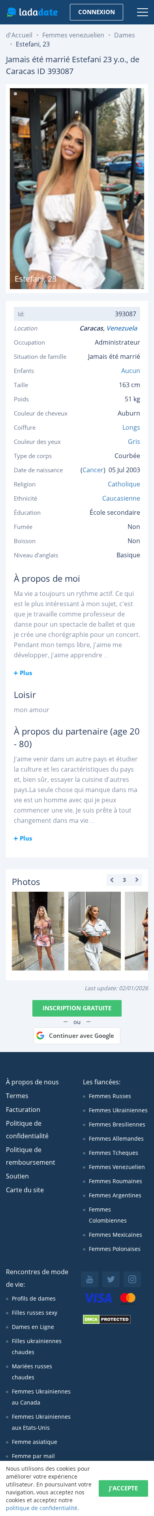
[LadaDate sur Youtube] (89, 1279)
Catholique (124, 484)
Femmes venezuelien (73, 35)
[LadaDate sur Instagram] (132, 1279)
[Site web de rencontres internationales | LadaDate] (32, 12)
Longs (131, 427)
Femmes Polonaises (115, 1249)
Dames (124, 35)
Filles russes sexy (34, 1312)
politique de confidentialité (41, 1508)
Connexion (96, 12)
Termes (17, 1095)
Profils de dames (34, 1298)
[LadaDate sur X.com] (111, 1279)
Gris (134, 441)
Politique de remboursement (30, 1156)
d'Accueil (19, 35)
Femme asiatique (34, 1441)
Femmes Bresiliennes (117, 1124)
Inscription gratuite (77, 1008)
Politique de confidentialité (27, 1129)
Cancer (93, 470)
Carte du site (25, 1190)
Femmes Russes (110, 1096)
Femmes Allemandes (116, 1138)
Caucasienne (121, 498)
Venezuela (123, 328)
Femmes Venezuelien (117, 1167)
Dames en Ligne (33, 1326)
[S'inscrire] (38, 931)
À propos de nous (32, 1082)
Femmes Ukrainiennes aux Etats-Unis (41, 1422)
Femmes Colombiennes (108, 1215)
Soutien (17, 1176)
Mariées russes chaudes (32, 1371)
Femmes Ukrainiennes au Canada (41, 1397)
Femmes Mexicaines (115, 1234)
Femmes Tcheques (113, 1152)
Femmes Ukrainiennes (118, 1110)
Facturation (23, 1109)
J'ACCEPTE (123, 1488)
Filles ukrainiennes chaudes (37, 1346)
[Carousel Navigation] (124, 880)
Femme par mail (33, 1456)
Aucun (130, 370)
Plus (26, 673)
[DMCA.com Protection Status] (107, 1322)
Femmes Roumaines (115, 1181)
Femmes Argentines (115, 1195)
